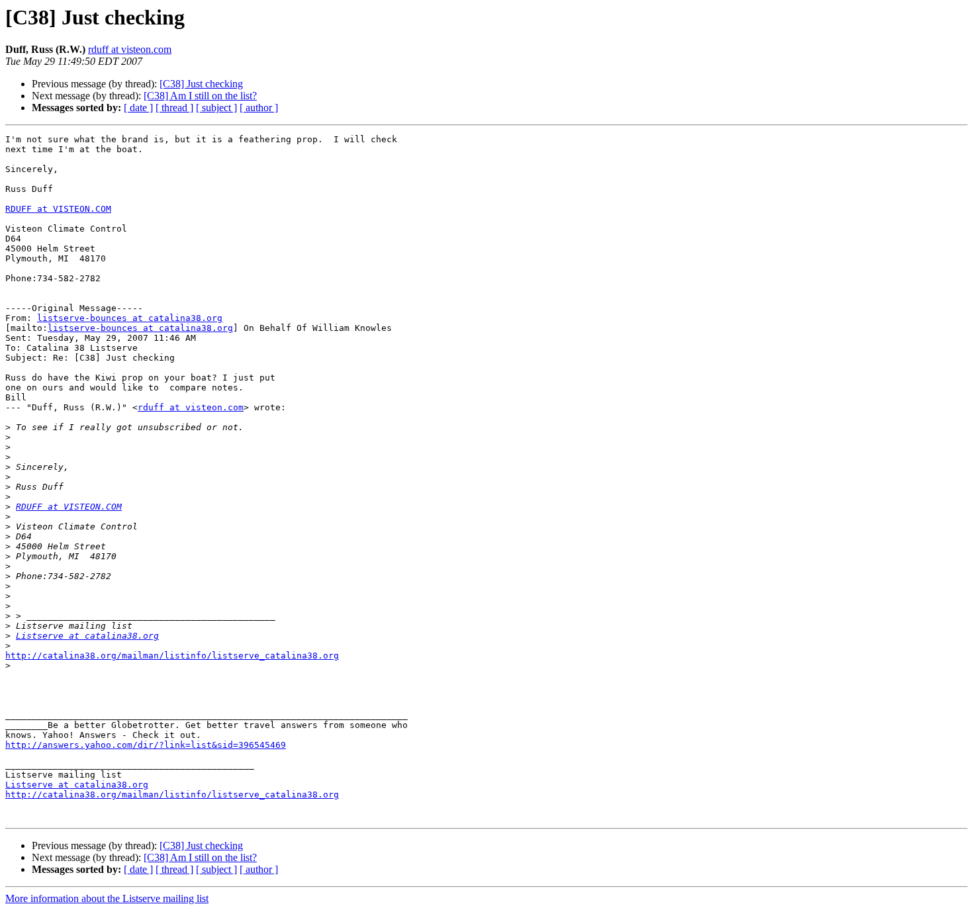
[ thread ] (174, 107)
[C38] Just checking (201, 83)
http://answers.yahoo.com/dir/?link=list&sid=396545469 (145, 745)
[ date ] (138, 107)
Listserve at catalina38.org (87, 636)
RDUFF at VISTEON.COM (58, 209)
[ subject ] (216, 107)
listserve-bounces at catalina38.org (129, 318)
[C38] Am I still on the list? (200, 95)
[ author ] (259, 107)
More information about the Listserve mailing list (106, 898)
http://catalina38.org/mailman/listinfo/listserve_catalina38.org (172, 655)
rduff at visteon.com (129, 49)
